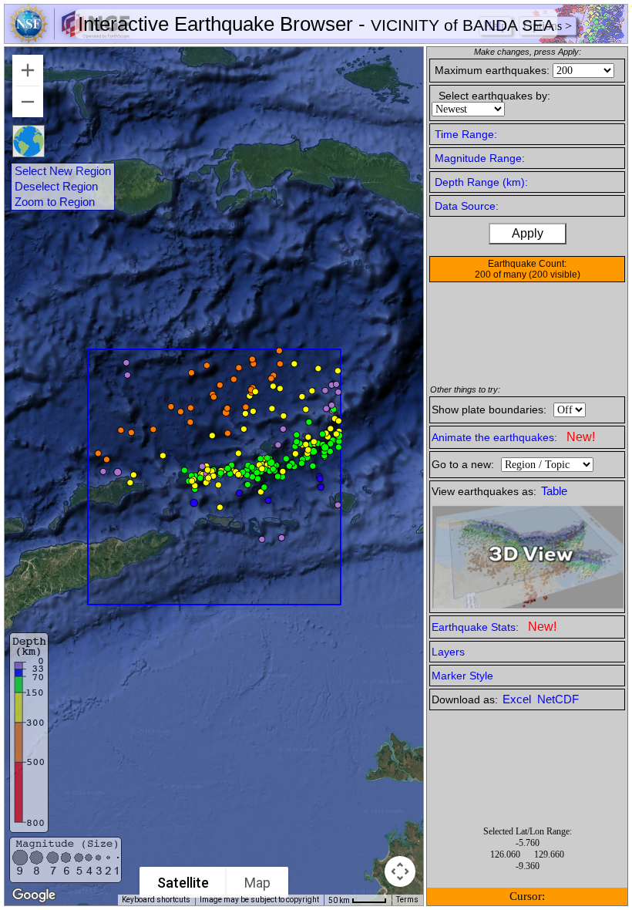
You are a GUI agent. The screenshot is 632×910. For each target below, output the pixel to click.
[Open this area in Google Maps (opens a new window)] (33, 895)
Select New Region (63, 171)
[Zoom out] (27, 101)
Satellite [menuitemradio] (183, 883)
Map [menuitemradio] (257, 883)
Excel (518, 699)
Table (554, 491)
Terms (407, 899)
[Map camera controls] (400, 871)
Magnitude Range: (480, 158)
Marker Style (462, 675)
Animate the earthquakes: (513, 436)
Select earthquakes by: (494, 95)
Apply (527, 233)
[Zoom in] (27, 70)
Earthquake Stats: (494, 626)
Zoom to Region (55, 202)
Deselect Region (56, 186)
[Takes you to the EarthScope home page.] (69, 39)
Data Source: (467, 206)
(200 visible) (554, 274)
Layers (448, 651)
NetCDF (558, 699)
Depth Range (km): (481, 182)
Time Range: (466, 134)
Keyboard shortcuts (156, 899)
